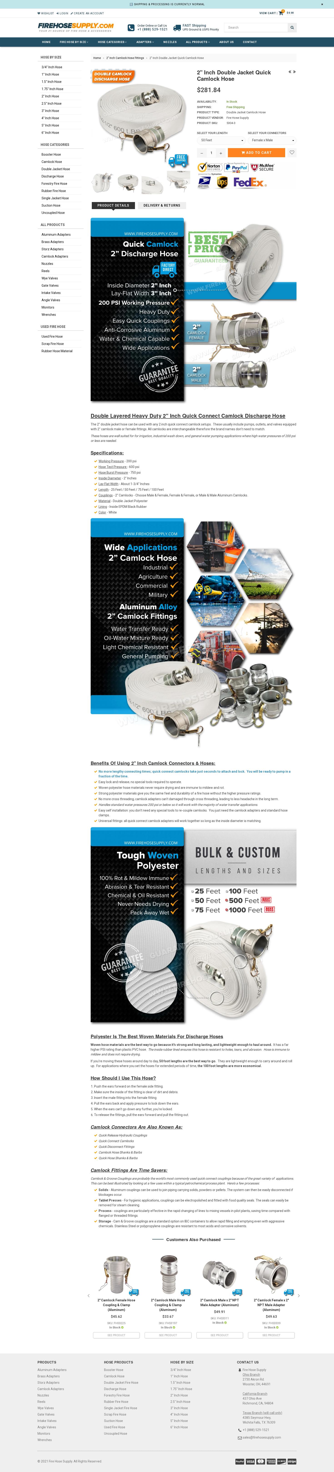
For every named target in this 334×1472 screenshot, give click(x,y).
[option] (101, 182)
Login (63, 13)
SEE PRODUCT (116, 1335)
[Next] (294, 71)
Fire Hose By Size (73, 42)
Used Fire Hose (52, 336)
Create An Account (88, 13)
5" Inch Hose (50, 125)
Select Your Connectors (267, 133)
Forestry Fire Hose (54, 183)
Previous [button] (91, 182)
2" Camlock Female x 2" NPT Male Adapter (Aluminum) (271, 1305)
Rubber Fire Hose (54, 191)
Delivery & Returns (162, 205)
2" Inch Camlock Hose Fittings (125, 58)
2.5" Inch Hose (52, 103)
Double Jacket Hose (56, 169)
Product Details (113, 205)
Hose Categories (111, 42)
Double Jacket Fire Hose (121, 1382)
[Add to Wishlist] (292, 152)
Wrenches (49, 314)
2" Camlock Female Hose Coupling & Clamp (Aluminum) (116, 1305)
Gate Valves (50, 285)
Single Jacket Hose (55, 198)
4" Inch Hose (50, 118)
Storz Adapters (53, 249)
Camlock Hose (52, 162)
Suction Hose (51, 205)
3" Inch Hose (50, 111)
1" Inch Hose (50, 74)
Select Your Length (212, 133)
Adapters (144, 42)
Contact (250, 42)
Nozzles (170, 42)
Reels (46, 271)
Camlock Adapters (55, 256)
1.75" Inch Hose (52, 89)
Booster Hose (51, 154)
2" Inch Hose (50, 96)
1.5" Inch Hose (52, 81)
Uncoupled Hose (53, 213)
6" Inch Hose (50, 132)
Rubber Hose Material (57, 351)
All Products (197, 42)
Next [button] (186, 182)
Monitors (48, 307)
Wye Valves (50, 278)
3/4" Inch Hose (52, 67)
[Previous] (289, 71)
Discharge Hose (53, 176)
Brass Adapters (53, 242)
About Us (226, 42)
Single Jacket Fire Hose (120, 1408)
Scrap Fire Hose (53, 344)
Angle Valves (51, 300)
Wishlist (47, 13)
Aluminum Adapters (56, 234)
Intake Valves (51, 293)
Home (46, 42)
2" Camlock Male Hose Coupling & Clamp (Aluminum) (168, 1305)
